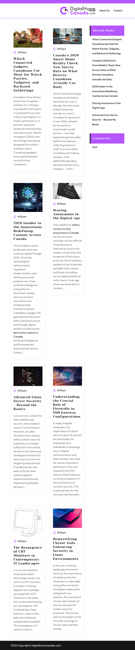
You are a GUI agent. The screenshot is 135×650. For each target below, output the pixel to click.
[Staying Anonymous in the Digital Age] (67, 190)
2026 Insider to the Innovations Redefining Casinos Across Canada (28, 231)
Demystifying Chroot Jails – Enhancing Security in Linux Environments (65, 549)
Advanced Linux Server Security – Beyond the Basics (28, 403)
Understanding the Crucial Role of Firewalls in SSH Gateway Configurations (67, 406)
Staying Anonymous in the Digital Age (66, 214)
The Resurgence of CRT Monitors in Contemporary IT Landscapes (28, 555)
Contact (117, 10)
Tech (94, 147)
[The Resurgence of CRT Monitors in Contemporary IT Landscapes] (28, 522)
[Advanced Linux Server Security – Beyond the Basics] (28, 376)
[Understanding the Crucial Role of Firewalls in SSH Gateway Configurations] (67, 375)
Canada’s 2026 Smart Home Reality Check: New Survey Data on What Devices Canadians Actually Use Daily (66, 71)
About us (104, 10)
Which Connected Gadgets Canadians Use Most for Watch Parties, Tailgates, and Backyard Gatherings (28, 74)
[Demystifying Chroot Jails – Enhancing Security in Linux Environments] (67, 518)
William (22, 52)
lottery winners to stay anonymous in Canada (66, 228)
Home (92, 10)
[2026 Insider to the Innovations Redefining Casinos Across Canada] (28, 197)
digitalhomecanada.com (46, 645)
